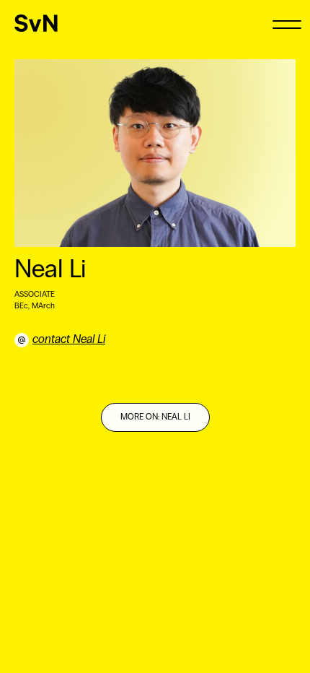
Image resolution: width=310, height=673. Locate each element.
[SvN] (36, 23)
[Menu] (286, 23)
